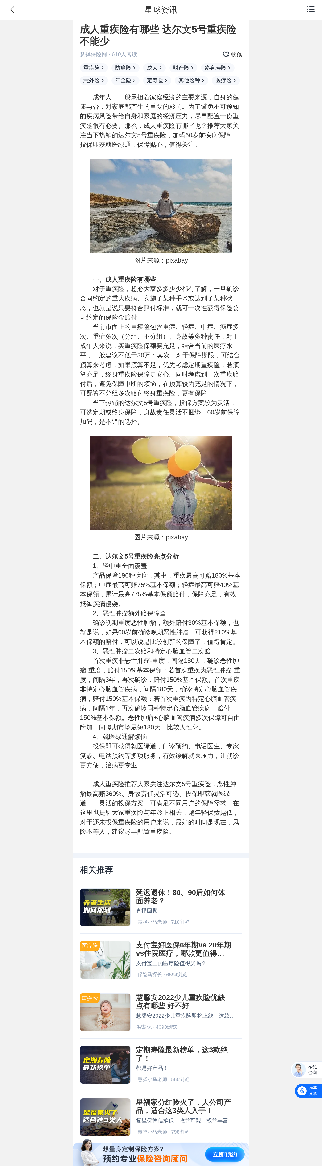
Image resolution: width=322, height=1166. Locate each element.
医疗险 (223, 80)
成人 (152, 68)
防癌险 (123, 68)
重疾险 (91, 68)
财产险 (181, 68)
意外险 (91, 80)
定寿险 (155, 80)
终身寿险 (215, 68)
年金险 (123, 80)
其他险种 (189, 80)
